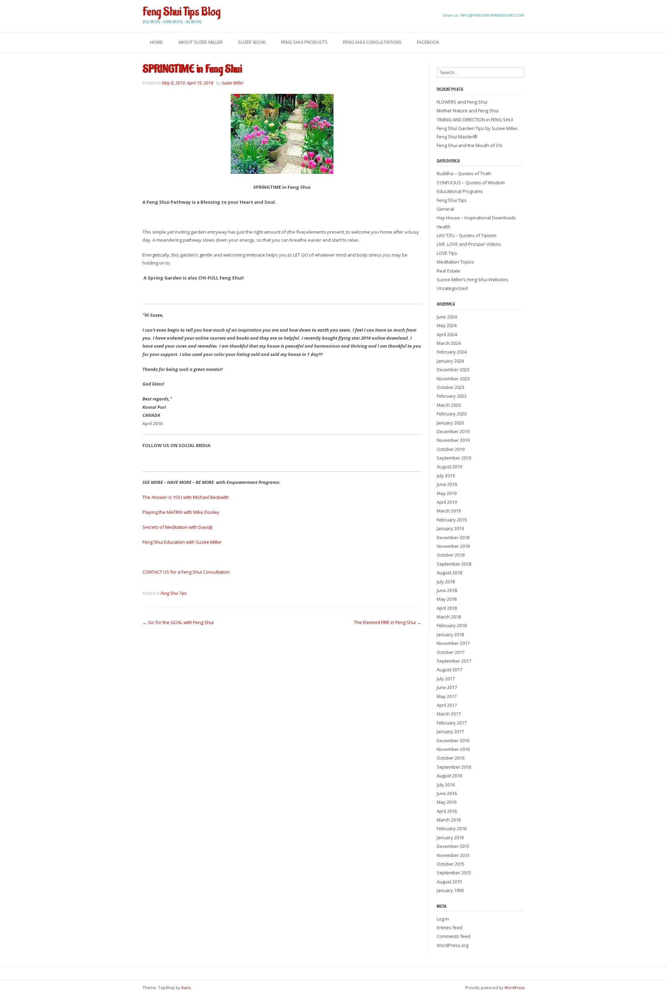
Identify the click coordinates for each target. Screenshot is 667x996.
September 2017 (454, 661)
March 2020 (449, 405)
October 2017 (450, 652)
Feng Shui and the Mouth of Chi (469, 145)
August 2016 (449, 775)
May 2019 (446, 493)
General (445, 209)
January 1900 (450, 890)
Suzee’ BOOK (252, 42)
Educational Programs (460, 191)
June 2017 (447, 687)
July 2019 (446, 475)
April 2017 (447, 705)
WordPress (514, 987)
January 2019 (450, 528)
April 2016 (447, 811)
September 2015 (454, 872)
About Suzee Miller (200, 42)
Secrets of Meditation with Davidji (177, 527)
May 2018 (446, 599)
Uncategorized (452, 288)
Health (444, 227)
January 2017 (450, 731)
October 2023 (450, 387)
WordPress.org (452, 945)
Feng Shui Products (304, 42)
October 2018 (450, 555)
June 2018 (447, 590)
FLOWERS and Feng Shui (462, 102)
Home (156, 42)
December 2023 (453, 369)
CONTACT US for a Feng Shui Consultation (186, 572)
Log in (443, 919)
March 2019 (449, 511)
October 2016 (450, 758)
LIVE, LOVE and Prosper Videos (469, 244)
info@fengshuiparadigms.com (492, 15)
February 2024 (452, 352)
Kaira (186, 987)
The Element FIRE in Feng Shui (387, 622)
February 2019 (452, 520)
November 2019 (453, 440)
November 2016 (453, 749)
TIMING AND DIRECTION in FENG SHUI (475, 119)
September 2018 (454, 564)
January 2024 (450, 361)
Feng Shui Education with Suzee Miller (182, 542)
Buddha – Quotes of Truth (464, 173)
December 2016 (453, 740)
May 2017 (446, 696)
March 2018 (449, 617)
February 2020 (452, 414)
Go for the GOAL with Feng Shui (178, 622)
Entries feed (449, 927)
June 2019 (447, 484)
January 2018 (450, 634)
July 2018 (446, 581)
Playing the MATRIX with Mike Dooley (180, 512)
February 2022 (452, 396)
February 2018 (452, 625)
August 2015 (449, 881)
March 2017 (449, 714)
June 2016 (447, 793)
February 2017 (452, 723)
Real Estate (448, 271)
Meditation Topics (455, 262)
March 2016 (449, 820)
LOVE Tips (447, 253)
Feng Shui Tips (173, 593)
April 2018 (447, 608)
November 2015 (453, 855)
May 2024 (446, 325)
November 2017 (453, 643)
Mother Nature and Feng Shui (468, 110)
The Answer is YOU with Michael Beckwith (185, 497)
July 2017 (446, 678)
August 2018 (449, 572)
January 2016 (450, 837)
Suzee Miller (233, 83)
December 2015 (453, 846)
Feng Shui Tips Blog (181, 12)
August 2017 (449, 669)
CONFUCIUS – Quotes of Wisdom (471, 182)
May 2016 (446, 802)
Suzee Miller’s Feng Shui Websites (472, 279)
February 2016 (452, 828)
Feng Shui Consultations (372, 42)
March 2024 (449, 343)
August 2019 (449, 466)
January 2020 (450, 423)
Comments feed (453, 936)
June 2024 (447, 317)
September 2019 (454, 458)
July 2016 (446, 785)
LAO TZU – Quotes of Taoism (466, 235)
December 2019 (453, 431)
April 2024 (447, 334)
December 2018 (453, 537)
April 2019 (447, 502)
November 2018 (453, 546)
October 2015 (450, 864)
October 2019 (450, 449)
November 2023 (453, 378)
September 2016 (454, 767)
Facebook (428, 42)
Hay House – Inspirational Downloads (476, 217)
